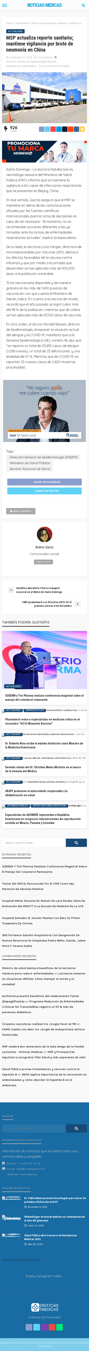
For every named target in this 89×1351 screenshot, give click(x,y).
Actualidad (15, 31)
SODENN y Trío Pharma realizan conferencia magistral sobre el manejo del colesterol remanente (44, 697)
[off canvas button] (4, 5)
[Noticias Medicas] (44, 1307)
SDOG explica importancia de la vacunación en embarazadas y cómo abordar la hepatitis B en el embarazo (44, 1080)
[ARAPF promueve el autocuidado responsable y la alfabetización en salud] (44, 783)
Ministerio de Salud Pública (21, 65)
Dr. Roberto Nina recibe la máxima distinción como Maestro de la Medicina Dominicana (44, 745)
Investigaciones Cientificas (49, 805)
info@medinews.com (30, 1169)
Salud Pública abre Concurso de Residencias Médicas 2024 (50, 1237)
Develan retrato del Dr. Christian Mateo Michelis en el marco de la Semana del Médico (43, 769)
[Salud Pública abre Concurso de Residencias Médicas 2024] (11, 1235)
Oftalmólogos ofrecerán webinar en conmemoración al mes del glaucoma (54, 1218)
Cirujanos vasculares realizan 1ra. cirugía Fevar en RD (39, 1024)
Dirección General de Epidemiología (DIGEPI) (31, 61)
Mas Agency (28, 1174)
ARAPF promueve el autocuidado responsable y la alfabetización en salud (36, 793)
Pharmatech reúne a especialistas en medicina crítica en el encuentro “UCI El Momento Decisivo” (42, 721)
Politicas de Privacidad (44, 1317)
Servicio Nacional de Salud (54, 65)
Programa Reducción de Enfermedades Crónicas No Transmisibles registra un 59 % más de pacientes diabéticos (43, 1007)
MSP (22, 180)
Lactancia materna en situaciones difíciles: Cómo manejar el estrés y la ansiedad (43, 979)
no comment (45, 57)
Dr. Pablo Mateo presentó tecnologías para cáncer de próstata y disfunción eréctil (55, 1200)
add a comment (22, 511)
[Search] (83, 5)
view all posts (43, 562)
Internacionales (17, 805)
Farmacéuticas (35, 710)
